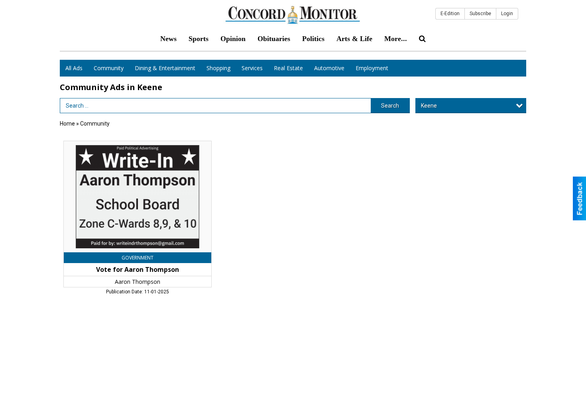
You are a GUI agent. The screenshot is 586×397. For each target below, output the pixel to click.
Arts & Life (354, 39)
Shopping (218, 68)
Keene (429, 105)
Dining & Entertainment (165, 68)
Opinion (233, 39)
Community (109, 68)
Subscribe (480, 13)
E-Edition (450, 13)
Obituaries (274, 39)
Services (252, 68)
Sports (198, 39)
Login (507, 13)
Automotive (329, 68)
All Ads (74, 68)
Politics (313, 39)
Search (390, 105)
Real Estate (288, 68)
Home (67, 123)
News (168, 39)
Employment (372, 68)
